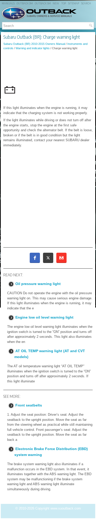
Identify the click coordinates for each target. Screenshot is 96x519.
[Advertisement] (48, 68)
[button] (35, 258)
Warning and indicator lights (33, 48)
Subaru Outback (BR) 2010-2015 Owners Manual (34, 43)
